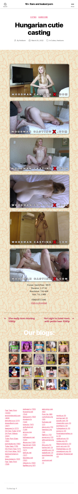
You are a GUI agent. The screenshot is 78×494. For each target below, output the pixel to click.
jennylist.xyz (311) (12, 421)
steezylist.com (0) (63, 423)
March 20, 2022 (37, 40)
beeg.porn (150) (29, 417)
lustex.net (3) (47, 447)
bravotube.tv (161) (12, 459)
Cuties (33, 17)
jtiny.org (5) (46, 445)
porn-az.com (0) (63, 446)
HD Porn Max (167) (13, 451)
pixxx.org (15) (47, 427)
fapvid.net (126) (29, 445)
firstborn (22, 40)
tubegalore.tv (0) (63, 428)
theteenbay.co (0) (63, 449)
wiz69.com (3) (48, 450)
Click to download (39, 303)
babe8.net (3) (47, 453)
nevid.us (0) (61, 415)
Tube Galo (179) (11, 446)
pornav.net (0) (62, 418)
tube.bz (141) (28, 424)
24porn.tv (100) (29, 463)
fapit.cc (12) (47, 435)
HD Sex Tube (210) (13, 431)
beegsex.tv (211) (12, 428)
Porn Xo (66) (47, 414)
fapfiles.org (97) (29, 465)
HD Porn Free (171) (13, 449)
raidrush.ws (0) (62, 438)
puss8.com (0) (62, 421)
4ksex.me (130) (29, 442)
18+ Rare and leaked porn (39, 4)
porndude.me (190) (12, 444)
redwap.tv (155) (29, 409)
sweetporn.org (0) (63, 451)
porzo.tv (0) (61, 431)
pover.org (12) (47, 437)
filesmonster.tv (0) (63, 444)
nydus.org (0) (61, 441)
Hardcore (43, 17)
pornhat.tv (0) (62, 426)
